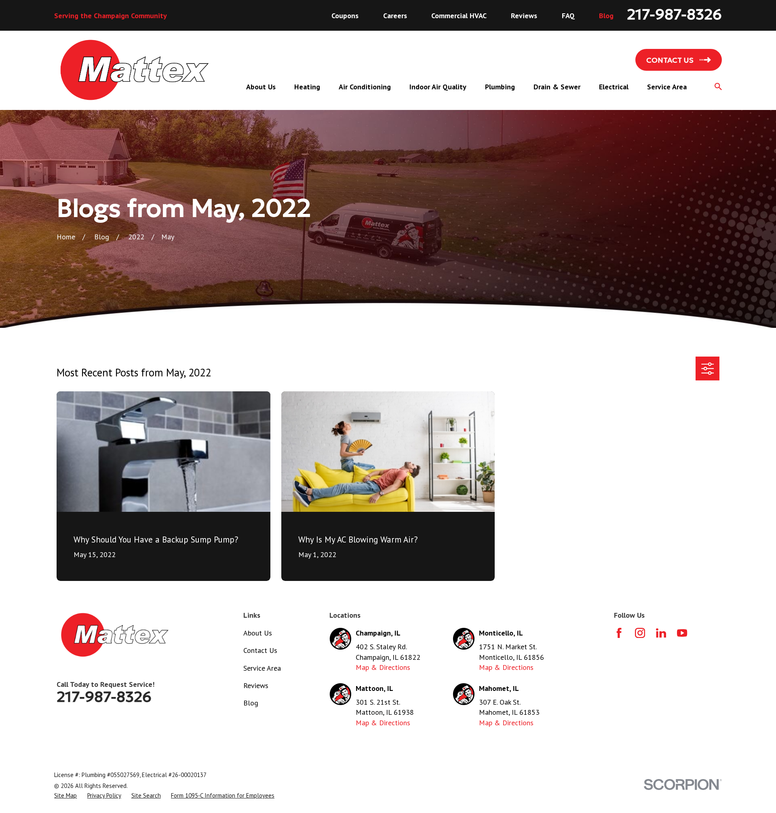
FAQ (568, 15)
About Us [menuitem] (261, 86)
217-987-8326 (674, 14)
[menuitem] (65, 795)
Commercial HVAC (459, 15)
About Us (257, 633)
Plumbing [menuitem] (500, 86)
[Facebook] (619, 633)
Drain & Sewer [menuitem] (557, 86)
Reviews (524, 15)
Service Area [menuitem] (667, 86)
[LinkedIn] (661, 633)
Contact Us (260, 650)
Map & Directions (383, 667)
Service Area (262, 668)
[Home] (134, 70)
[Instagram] (640, 633)
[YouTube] (682, 633)
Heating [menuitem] (307, 86)
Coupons (344, 15)
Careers (395, 15)
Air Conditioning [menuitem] (365, 86)
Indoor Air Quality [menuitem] (437, 86)
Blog (606, 15)
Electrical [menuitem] (613, 86)
